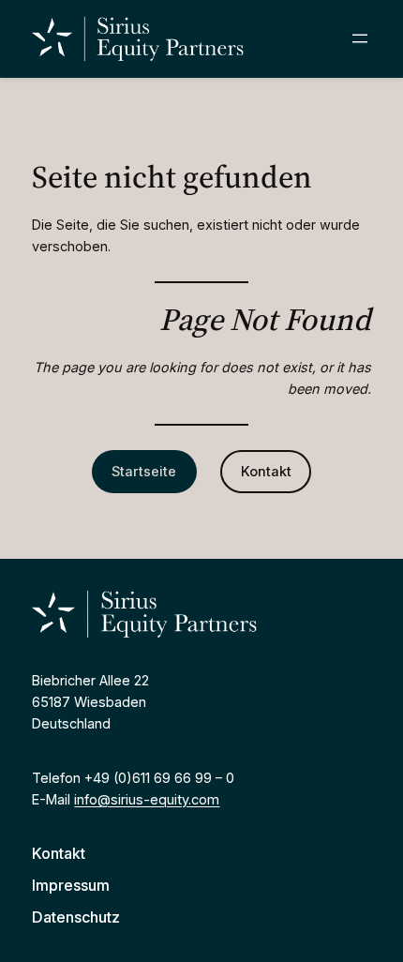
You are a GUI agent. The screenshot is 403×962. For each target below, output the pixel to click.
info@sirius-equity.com (146, 799)
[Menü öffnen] (360, 38)
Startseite (144, 471)
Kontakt (266, 471)
